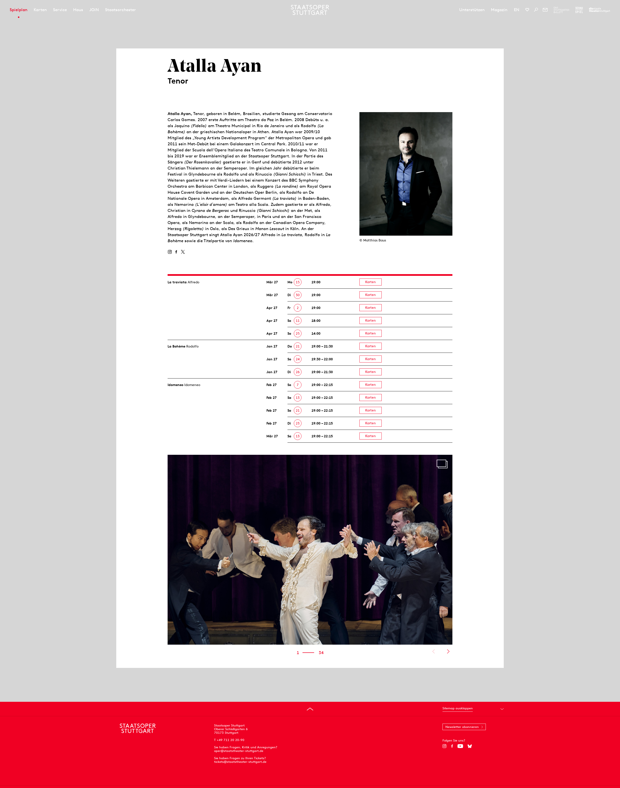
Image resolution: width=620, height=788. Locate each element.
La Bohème (176, 346)
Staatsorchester (120, 9)
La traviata (177, 282)
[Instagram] (170, 252)
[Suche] (536, 10)
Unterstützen (472, 9)
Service (60, 9)
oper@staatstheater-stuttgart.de (238, 751)
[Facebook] (176, 252)
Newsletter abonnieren (462, 727)
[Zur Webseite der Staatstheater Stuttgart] (599, 10)
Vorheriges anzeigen (433, 651)
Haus (78, 9)
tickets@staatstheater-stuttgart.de (240, 762)
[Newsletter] (545, 10)
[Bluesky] (470, 746)
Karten (40, 9)
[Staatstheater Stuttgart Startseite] (310, 10)
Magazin (499, 9)
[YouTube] (460, 746)
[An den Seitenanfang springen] (310, 709)
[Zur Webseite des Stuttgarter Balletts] (561, 10)
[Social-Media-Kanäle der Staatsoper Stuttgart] (527, 10)
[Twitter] (183, 252)
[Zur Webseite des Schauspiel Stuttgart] (579, 10)
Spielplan (18, 9)
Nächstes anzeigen (448, 651)
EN (516, 9)
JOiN (94, 9)
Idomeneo (175, 385)
